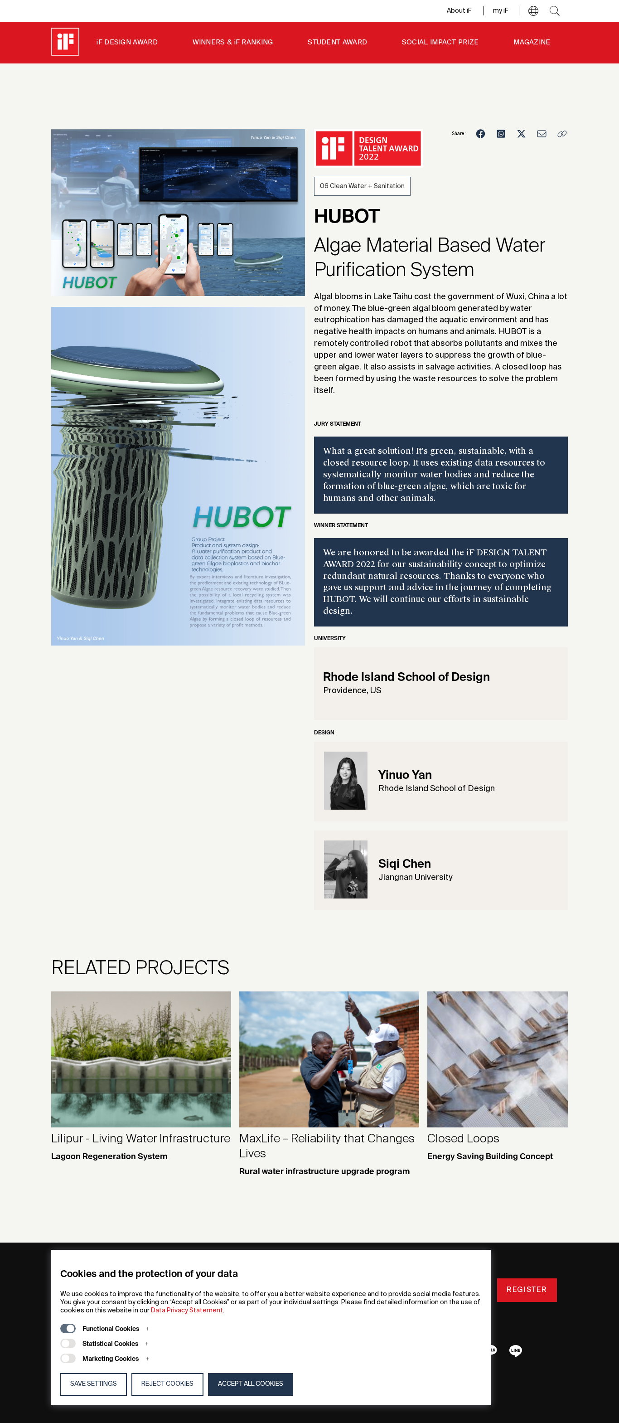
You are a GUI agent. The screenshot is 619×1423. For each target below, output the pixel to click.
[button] (533, 11)
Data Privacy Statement (187, 1310)
